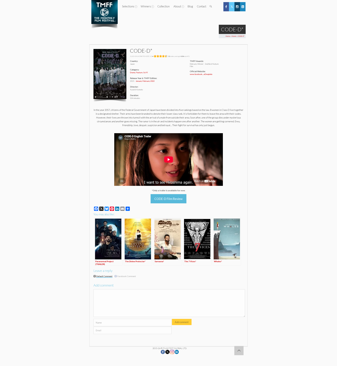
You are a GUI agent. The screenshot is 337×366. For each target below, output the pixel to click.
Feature (139, 72)
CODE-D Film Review (168, 199)
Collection (163, 6)
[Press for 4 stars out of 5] (163, 56)
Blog (190, 6)
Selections (128, 6)
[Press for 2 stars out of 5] (158, 56)
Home (228, 36)
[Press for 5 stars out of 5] (166, 56)
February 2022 (149, 81)
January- (139, 81)
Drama (132, 72)
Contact (201, 6)
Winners (146, 6)
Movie (234, 36)
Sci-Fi (145, 72)
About (177, 6)
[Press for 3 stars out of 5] (160, 56)
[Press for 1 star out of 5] (155, 56)
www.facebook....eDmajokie (201, 74)
